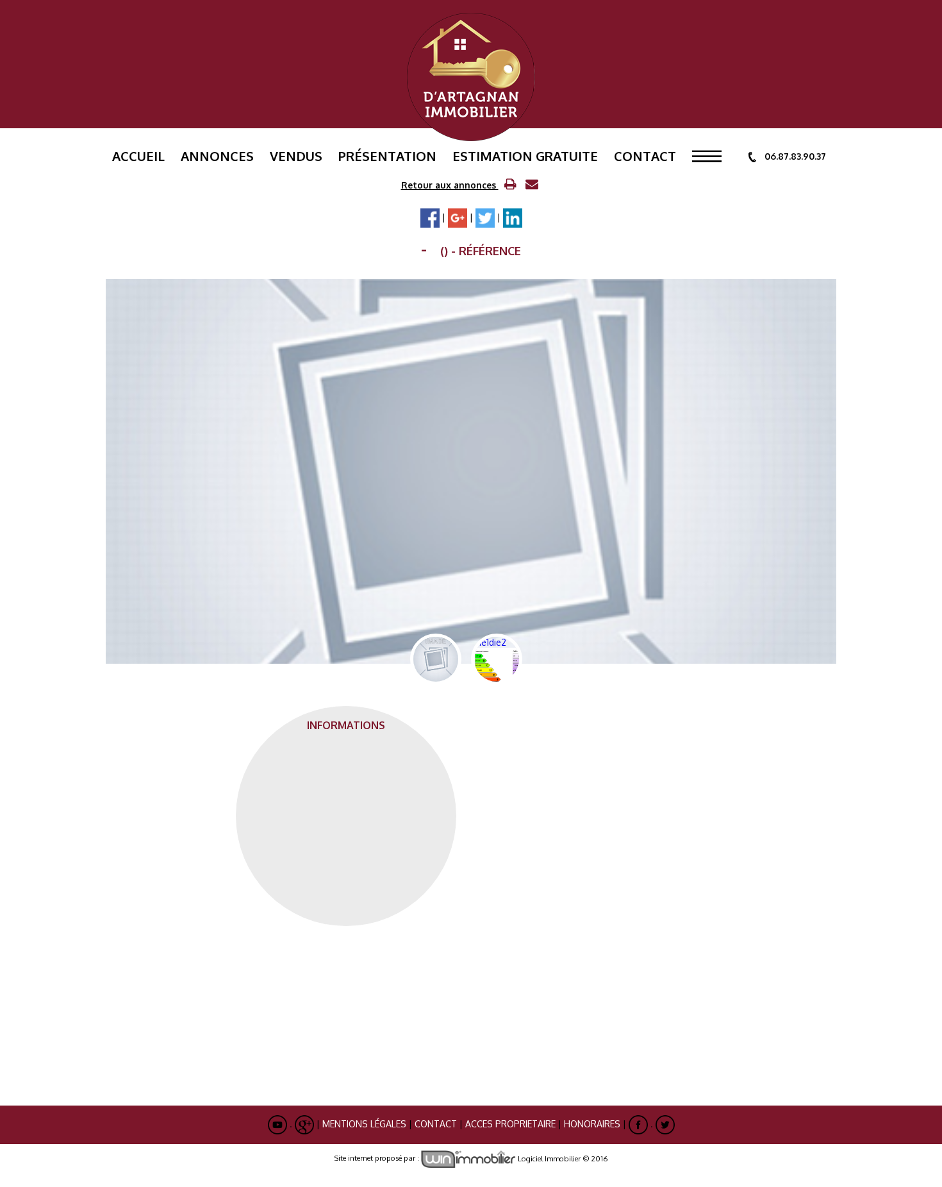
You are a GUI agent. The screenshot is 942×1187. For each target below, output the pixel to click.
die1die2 (490, 659)
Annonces (217, 155)
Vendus (296, 155)
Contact (645, 155)
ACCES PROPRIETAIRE (510, 1123)
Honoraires (592, 1123)
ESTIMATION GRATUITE (525, 155)
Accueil (138, 155)
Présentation (387, 155)
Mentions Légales (364, 1123)
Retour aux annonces (450, 185)
